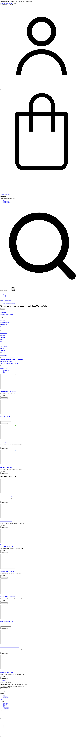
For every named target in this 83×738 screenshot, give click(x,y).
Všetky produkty (3, 680)
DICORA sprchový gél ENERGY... (8, 391)
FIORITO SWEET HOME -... (7, 672)
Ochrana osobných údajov (7, 716)
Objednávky (5, 704)
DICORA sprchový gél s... (6, 442)
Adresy (4, 706)
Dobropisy (4, 705)
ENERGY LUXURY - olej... (6, 521)
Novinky (4, 371)
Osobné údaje (5, 703)
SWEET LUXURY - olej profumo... (8, 596)
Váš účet (2, 699)
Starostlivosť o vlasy (6, 202)
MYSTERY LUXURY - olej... (7, 546)
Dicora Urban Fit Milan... (6, 416)
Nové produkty (5, 696)
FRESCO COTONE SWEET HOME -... (9, 647)
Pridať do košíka (4, 423)
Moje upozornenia (6, 708)
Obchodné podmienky (7, 714)
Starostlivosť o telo (6, 201)
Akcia (4, 695)
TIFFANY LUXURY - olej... (6, 621)
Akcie (4, 372)
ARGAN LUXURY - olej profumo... (8, 496)
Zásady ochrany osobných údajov (6, 3)
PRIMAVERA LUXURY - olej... (7, 571)
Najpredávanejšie (6, 370)
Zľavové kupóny (6, 707)
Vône (4, 200)
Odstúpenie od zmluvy (7, 715)
